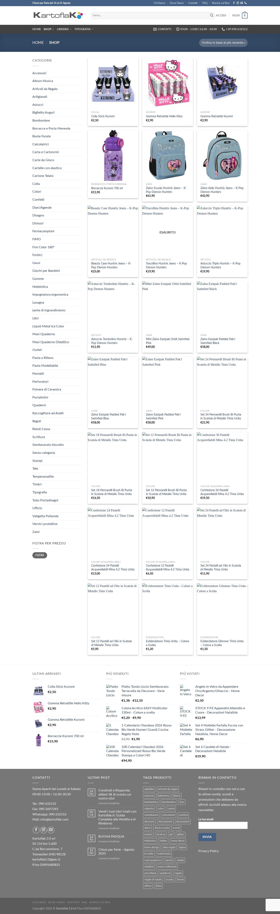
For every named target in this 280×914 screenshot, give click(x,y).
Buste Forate (41, 136)
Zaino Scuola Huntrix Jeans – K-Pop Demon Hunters (166, 190)
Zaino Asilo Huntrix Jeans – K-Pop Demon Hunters (222, 190)
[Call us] (245, 3)
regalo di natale (153, 879)
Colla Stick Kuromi (103, 116)
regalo (178, 873)
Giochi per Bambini (46, 270)
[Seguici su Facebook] (234, 3)
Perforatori (40, 381)
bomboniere (169, 802)
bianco (176, 795)
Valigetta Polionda (45, 516)
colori (161, 808)
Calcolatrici (40, 144)
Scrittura (38, 437)
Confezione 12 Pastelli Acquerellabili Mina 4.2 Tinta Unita (167, 567)
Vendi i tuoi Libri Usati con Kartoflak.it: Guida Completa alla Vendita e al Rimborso (117, 817)
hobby (163, 841)
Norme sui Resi (221, 3)
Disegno (38, 215)
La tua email (205, 819)
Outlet (37, 350)
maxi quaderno (152, 860)
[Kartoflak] (58, 15)
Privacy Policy (208, 851)
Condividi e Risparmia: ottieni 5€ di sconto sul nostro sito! (114, 794)
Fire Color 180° (43, 247)
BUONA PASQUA (111, 836)
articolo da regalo (168, 789)
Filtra (39, 555)
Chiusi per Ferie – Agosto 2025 (116, 851)
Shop (47, 29)
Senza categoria (43, 452)
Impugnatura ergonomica (50, 294)
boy (182, 802)
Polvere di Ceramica (46, 389)
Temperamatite (43, 476)
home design (151, 847)
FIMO (36, 239)
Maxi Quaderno (43, 334)
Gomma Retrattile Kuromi (216, 116)
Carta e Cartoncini (45, 152)
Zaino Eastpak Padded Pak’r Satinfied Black (217, 341)
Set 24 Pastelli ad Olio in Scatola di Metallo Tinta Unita (220, 567)
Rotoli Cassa (41, 429)
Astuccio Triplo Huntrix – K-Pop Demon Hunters (220, 265)
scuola (169, 879)
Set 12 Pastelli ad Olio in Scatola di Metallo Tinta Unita (111, 643)
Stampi (37, 460)
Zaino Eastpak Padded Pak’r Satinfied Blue (108, 416)
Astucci (37, 104)
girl (171, 834)
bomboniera (151, 802)
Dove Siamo (177, 3)
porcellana (150, 873)
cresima (183, 815)
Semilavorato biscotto (48, 444)
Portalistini (40, 397)
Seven (180, 879)
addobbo (149, 789)
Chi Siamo (159, 3)
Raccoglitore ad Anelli (48, 413)
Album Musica (42, 81)
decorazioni (182, 821)
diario (147, 828)
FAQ (204, 3)
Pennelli (38, 373)
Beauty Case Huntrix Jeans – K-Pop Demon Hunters (111, 265)
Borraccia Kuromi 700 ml (107, 188)
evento (148, 834)
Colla (36, 184)
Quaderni (39, 405)
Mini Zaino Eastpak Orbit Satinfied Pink (167, 341)
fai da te (161, 834)
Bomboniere (41, 120)
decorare (149, 821)
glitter (180, 834)
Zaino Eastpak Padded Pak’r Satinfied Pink (163, 416)
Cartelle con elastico (47, 168)
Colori (36, 191)
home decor (178, 841)
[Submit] (211, 15)
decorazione (165, 821)
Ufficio (37, 508)
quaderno (165, 873)
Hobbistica (40, 286)
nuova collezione (167, 866)
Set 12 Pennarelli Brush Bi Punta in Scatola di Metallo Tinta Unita (166, 492)
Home (36, 29)
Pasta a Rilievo (42, 358)
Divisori (37, 223)
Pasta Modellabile (45, 365)
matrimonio (164, 854)
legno (182, 847)
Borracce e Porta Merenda (51, 128)
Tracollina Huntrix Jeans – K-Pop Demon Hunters (166, 265)
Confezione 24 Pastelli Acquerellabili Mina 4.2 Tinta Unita (112, 567)
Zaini (36, 532)
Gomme (38, 278)
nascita (169, 860)
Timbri (37, 484)
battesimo (163, 795)
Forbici (37, 255)
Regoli (36, 421)
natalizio (149, 866)
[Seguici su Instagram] (238, 3)
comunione (168, 815)
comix (171, 808)
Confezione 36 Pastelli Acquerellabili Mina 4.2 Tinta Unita (222, 492)
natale (180, 860)
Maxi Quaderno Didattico (50, 342)
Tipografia (82, 29)
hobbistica (150, 841)
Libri (35, 318)
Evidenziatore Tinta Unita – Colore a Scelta (167, 643)
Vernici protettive (44, 524)
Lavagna (38, 302)
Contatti (193, 3)
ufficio (147, 886)
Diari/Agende (41, 207)
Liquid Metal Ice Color (48, 326)
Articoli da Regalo (45, 89)
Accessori (39, 73)
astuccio (149, 795)
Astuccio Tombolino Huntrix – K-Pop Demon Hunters (112, 341)
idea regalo (169, 847)
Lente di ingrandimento (48, 310)
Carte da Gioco (43, 160)
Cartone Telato (42, 176)
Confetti (38, 199)
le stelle (148, 854)
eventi (176, 828)
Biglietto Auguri (43, 112)
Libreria (63, 29)
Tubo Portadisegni (45, 500)
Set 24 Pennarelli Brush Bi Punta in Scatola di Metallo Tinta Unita (220, 416)
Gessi (36, 263)
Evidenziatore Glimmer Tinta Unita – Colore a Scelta (222, 643)
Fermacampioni (43, 231)
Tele (35, 468)
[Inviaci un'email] (241, 3)
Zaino (158, 886)
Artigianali (39, 96)
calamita (149, 808)
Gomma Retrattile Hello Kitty (164, 116)
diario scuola (162, 828)
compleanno (151, 815)
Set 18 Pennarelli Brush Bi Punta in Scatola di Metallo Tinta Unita (111, 492)
